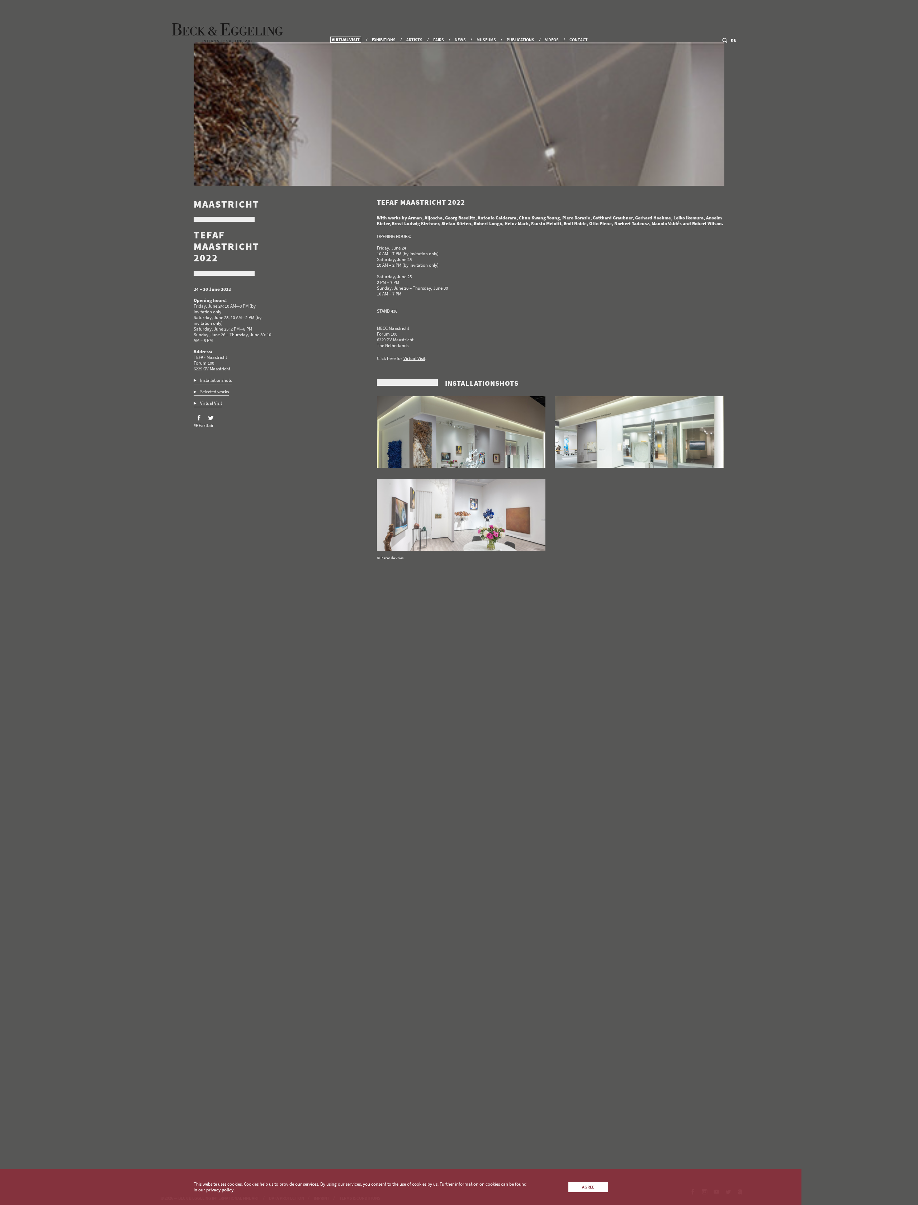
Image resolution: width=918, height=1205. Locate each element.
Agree (588, 1187)
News (460, 39)
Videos (552, 39)
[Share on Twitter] (210, 417)
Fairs (438, 39)
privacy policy (219, 1190)
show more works (399, 1132)
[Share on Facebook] (199, 417)
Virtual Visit (346, 39)
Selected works (214, 392)
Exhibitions (384, 39)
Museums (486, 39)
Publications (520, 39)
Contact (578, 39)
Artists (414, 39)
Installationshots (216, 380)
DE (733, 40)
